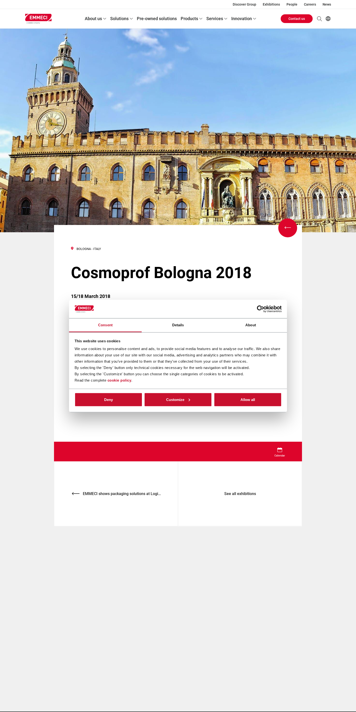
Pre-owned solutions (157, 18)
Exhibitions (271, 4)
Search (319, 19)
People (291, 4)
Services (214, 18)
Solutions (119, 18)
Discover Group (244, 4)
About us (93, 18)
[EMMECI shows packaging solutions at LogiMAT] (287, 227)
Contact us (296, 19)
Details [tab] (178, 325)
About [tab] (250, 325)
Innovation (241, 18)
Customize (175, 399)
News (327, 4)
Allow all (247, 399)
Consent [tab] (105, 325)
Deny (108, 399)
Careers (310, 4)
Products (189, 18)
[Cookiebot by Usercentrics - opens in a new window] (260, 309)
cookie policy (120, 380)
